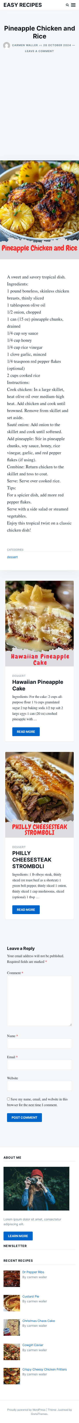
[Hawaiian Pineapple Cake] (39, 623)
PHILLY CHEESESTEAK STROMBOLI (32, 859)
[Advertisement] (39, 106)
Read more (26, 731)
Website (12, 1078)
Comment (15, 972)
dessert (12, 557)
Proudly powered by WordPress (26, 1409)
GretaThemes (39, 1414)
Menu (73, 5)
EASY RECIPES (23, 5)
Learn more (18, 1236)
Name (12, 1035)
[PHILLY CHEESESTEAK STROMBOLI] (39, 795)
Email (12, 1057)
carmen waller (25, 45)
